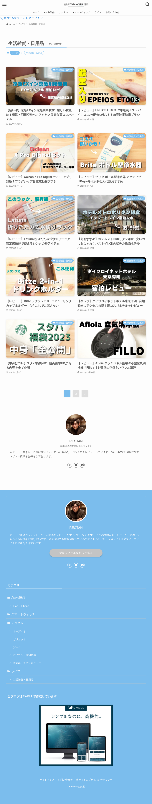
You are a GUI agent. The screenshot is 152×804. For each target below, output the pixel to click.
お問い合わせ (65, 779)
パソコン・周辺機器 (24, 655)
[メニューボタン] (4, 4)
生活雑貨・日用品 (23, 679)
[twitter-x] (69, 465)
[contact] (82, 465)
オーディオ (19, 631)
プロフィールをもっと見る (76, 553)
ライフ (15, 52)
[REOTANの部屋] (76, 4)
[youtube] (76, 465)
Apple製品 (18, 597)
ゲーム (17, 647)
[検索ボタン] (147, 4)
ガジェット (19, 639)
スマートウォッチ (23, 614)
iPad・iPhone (21, 606)
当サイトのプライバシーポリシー (94, 779)
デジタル (17, 623)
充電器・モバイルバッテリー (30, 663)
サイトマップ (47, 779)
